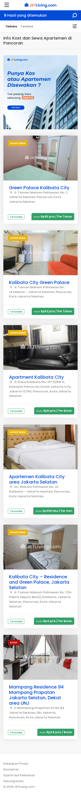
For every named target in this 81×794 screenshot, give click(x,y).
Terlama (27, 26)
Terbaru (11, 26)
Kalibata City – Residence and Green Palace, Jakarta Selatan (39, 582)
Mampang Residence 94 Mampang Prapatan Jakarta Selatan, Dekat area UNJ (36, 695)
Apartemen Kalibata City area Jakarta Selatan (37, 479)
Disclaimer (11, 769)
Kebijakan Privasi (15, 763)
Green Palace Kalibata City (39, 188)
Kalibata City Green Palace (39, 282)
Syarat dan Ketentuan (19, 775)
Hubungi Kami (13, 781)
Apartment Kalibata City (36, 377)
